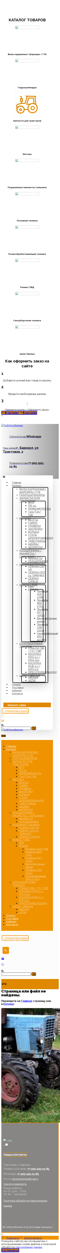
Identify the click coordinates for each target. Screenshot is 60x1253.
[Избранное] (2, 715)
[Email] (6, 1144)
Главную (26, 1001)
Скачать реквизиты (15, 1184)
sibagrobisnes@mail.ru (25, 1178)
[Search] (34, 728)
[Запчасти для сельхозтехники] (12, 425)
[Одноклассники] (4, 1144)
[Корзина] (2, 720)
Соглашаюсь (10, 1250)
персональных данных (29, 1247)
